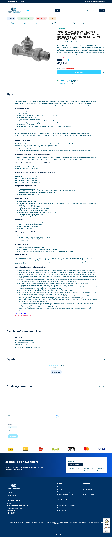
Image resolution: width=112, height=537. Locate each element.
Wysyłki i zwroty (87, 489)
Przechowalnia (61, 510)
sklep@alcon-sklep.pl (100, 1)
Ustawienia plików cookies (65, 505)
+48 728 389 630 (88, 1)
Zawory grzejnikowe (26, 23)
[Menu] (109, 519)
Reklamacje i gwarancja (90, 492)
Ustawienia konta (62, 508)
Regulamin (22, 1)
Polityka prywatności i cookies (66, 494)
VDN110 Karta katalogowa (23, 315)
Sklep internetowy (55, 535)
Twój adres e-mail (72, 461)
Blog (58, 487)
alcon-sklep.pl (10, 23)
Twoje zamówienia (63, 503)
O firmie (59, 489)
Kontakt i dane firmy (12, 1)
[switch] (106, 531)
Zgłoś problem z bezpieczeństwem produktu (29, 347)
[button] (57, 10)
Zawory (18, 23)
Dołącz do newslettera (75, 464)
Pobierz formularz (88, 494)
